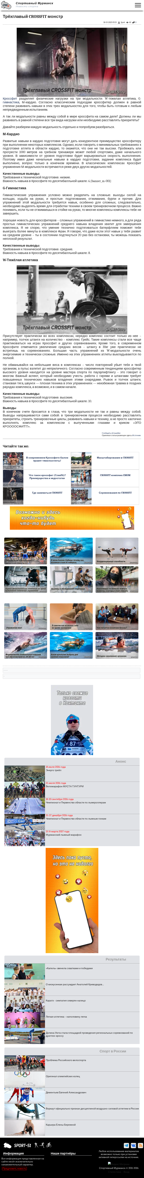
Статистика (114, 1171)
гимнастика (11, 102)
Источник (136, 435)
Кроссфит (10, 99)
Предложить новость (14, 1168)
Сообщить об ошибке (111, 433)
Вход (126, 1171)
